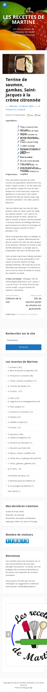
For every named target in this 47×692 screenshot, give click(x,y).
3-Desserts (13, 434)
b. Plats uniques (14, 406)
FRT (31, 687)
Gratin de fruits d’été (15, 511)
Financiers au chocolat (15, 515)
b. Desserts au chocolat (18, 442)
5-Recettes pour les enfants (20, 480)
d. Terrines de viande (17, 386)
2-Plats (11, 398)
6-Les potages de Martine (19, 486)
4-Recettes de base (16, 475)
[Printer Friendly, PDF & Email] (33, 115)
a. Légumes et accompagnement (22, 401)
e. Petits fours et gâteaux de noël (22, 458)
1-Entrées (12, 367)
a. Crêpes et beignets (17, 437)
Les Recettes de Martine (23, 19)
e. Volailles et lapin (16, 422)
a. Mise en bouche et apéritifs (20, 370)
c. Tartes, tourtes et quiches (20, 381)
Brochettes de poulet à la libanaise (20, 518)
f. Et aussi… (13, 427)
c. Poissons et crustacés (18, 412)
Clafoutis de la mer (13, 298)
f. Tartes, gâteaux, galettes (20, 463)
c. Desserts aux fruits (17, 448)
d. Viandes (12, 417)
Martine (13, 106)
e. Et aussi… (13, 391)
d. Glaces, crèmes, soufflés (19, 453)
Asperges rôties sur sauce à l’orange (21, 521)
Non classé (12, 491)
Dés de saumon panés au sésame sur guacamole (33, 302)
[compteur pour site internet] (17, 542)
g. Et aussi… (13, 468)
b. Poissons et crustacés (26, 314)
